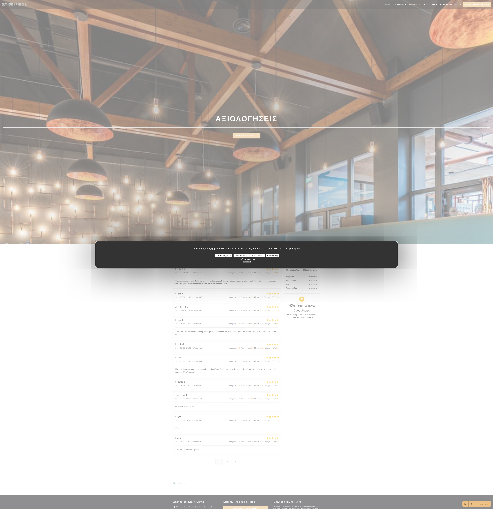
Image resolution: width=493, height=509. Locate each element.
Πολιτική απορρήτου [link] (247, 259)
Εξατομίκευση (272, 255)
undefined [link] (247, 262)
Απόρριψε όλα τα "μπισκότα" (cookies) (249, 255)
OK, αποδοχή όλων (224, 255)
